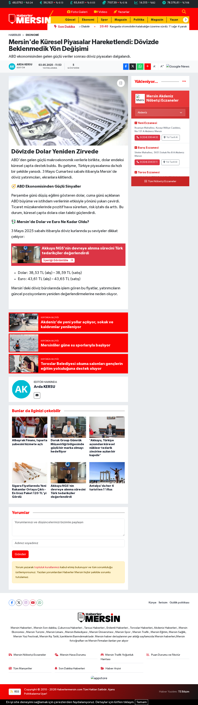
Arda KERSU (44, 387)
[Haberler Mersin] (30, 18)
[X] (19, 603)
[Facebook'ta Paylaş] (126, 66)
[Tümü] (184, 81)
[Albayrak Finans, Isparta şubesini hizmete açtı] (29, 427)
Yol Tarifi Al (172, 137)
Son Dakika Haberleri (72, 668)
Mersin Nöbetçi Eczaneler (30, 654)
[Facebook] (12, 603)
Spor (104, 19)
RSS (16, 691)
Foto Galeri (79, 12)
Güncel (70, 19)
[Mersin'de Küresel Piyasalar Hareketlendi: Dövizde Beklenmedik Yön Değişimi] (68, 111)
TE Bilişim (183, 691)
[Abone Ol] (177, 66)
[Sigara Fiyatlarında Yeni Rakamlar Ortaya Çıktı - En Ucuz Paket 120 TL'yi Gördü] (29, 472)
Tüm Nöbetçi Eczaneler (162, 181)
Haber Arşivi (113, 668)
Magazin (121, 19)
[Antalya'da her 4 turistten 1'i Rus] (107, 472)
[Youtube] (33, 603)
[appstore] (99, 678)
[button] (185, 20)
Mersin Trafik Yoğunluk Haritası (117, 656)
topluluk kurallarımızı (47, 567)
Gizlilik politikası (179, 602)
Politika (139, 19)
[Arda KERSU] (21, 389)
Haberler (15, 35)
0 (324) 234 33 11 (149, 162)
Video (102, 12)
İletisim (163, 602)
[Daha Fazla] (147, 66)
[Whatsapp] (40, 603)
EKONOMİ (32, 35)
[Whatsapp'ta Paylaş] (140, 66)
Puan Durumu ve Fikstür (165, 654)
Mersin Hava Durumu (73, 654)
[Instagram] (26, 603)
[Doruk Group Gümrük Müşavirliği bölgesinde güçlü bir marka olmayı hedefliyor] (68, 427)
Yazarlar (124, 12)
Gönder (20, 554)
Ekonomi (88, 19)
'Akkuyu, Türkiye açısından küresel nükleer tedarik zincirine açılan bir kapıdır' (102, 448)
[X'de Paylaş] (132, 66)
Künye (152, 602)
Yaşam (174, 19)
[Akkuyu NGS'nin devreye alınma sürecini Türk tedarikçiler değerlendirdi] (68, 472)
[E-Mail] (37, 395)
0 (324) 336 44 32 (149, 137)
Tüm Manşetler (22, 668)
